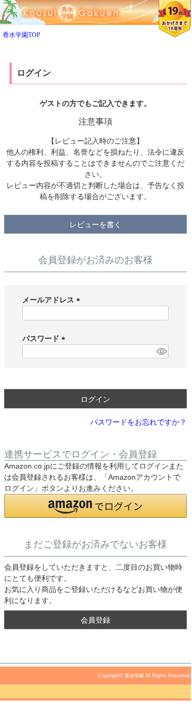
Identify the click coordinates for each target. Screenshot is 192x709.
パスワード (45, 338)
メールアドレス (53, 299)
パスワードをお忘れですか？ (138, 422)
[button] (95, 506)
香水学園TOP (21, 35)
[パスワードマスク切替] (161, 351)
